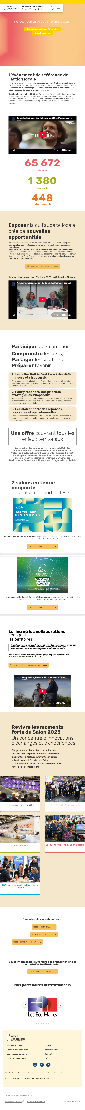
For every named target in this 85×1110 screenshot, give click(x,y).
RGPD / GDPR (29, 1078)
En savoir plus (36, 547)
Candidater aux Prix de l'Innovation (43, 29)
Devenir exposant (43, 33)
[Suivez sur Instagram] (35, 1065)
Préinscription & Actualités (40, 971)
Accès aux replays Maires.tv (24, 942)
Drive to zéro (70, 1073)
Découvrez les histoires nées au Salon (26, 665)
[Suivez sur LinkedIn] (42, 1065)
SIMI (62, 1073)
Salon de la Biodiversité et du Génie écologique (43, 1073)
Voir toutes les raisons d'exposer (40, 266)
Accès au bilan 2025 (41, 927)
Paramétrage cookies (43, 1078)
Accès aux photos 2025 (41, 934)
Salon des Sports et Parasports (15, 1073)
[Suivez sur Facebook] (48, 1065)
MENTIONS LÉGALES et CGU (14, 1078)
